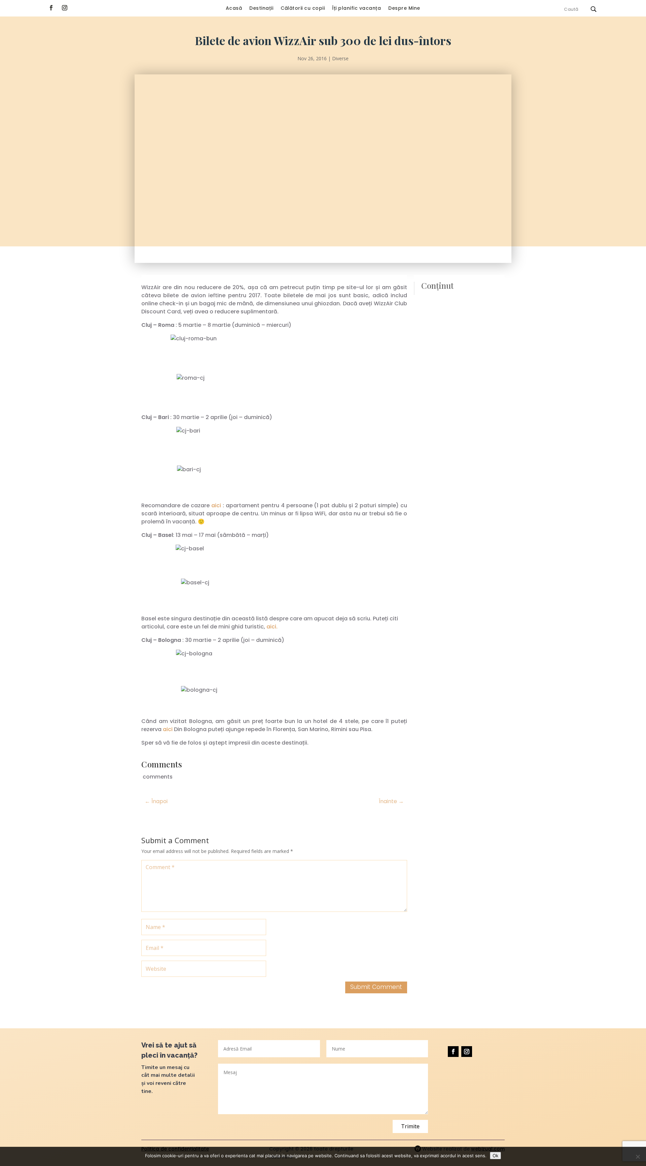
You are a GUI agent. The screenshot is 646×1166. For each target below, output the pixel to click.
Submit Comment (376, 987)
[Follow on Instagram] (64, 7)
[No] (637, 1156)
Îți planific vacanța (356, 8)
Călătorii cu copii (303, 8)
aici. (272, 626)
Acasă (234, 8)
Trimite (410, 1126)
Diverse (340, 58)
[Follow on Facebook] (51, 7)
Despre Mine (404, 8)
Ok (495, 1155)
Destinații (261, 8)
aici (216, 505)
